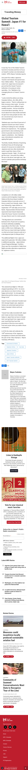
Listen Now (14, 470)
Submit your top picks (14, 522)
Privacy (5, 750)
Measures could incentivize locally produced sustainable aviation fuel (13, 636)
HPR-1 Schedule (7, 737)
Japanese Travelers (11, 350)
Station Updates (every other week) (13, 542)
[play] (2, 768)
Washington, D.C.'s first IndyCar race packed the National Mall (15, 583)
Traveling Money (12, 12)
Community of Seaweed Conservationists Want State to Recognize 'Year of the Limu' (13, 685)
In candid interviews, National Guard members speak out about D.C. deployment (15, 591)
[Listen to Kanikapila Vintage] (14, 439)
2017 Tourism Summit (12, 360)
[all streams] (26, 768)
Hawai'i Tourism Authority (13, 357)
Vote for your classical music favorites (14, 506)
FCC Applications (7, 760)
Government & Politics (12, 343)
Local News (5, 630)
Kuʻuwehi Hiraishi (7, 694)
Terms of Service (7, 747)
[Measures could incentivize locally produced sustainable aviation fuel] (13, 621)
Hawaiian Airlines (11, 347)
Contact (5, 743)
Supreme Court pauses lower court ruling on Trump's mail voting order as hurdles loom (15, 567)
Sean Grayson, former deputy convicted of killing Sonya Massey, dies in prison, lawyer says (14, 600)
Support (5, 757)
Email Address (7, 536)
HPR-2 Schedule (7, 740)
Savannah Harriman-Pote (8, 643)
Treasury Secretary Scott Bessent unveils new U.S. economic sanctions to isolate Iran (15, 575)
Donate (23, 2)
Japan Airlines (10, 354)
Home (4, 734)
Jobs (4, 753)
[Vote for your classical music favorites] (14, 489)
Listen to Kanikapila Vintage (14, 456)
